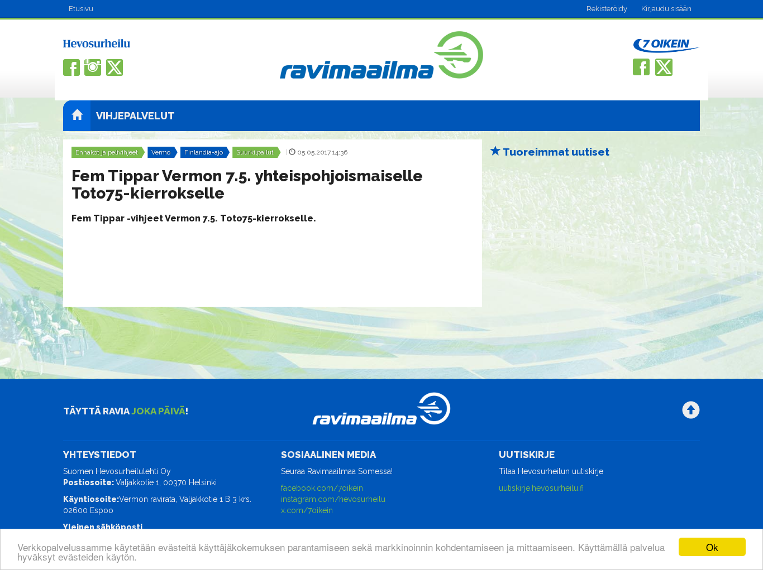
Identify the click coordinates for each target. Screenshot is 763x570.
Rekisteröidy (606, 8)
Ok (712, 547)
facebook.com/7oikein (322, 488)
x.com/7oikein (307, 510)
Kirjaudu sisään (666, 8)
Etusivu (81, 8)
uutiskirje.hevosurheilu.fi (541, 488)
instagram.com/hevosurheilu (333, 499)
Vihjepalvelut (135, 116)
